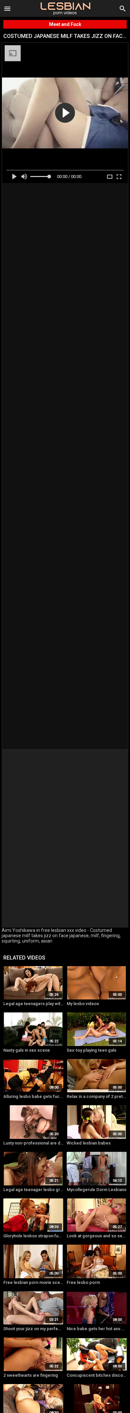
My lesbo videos (83, 1003)
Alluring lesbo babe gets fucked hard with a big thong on (33, 1096)
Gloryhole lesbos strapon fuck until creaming (33, 1235)
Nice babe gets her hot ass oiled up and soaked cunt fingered (97, 1328)
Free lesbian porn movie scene (33, 1282)
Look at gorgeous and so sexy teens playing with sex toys (97, 1235)
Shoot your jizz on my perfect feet (33, 1328)
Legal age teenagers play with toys (33, 1003)
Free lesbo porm (83, 1282)
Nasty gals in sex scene (26, 1050)
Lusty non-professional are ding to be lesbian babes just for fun (33, 1143)
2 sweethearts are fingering (30, 1375)
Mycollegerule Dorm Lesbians (96, 1189)
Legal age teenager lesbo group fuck (33, 1189)
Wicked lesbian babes (89, 1143)
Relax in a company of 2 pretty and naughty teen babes (97, 1096)
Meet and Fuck (65, 24)
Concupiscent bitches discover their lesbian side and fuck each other (97, 1375)
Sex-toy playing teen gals (91, 1050)
